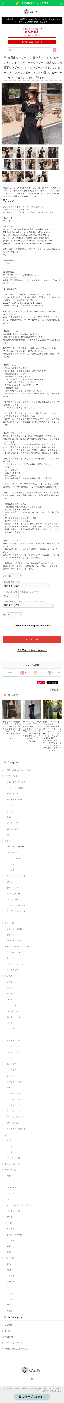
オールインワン (13, 952)
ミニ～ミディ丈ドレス (16, 782)
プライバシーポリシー (15, 1343)
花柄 (9, 1264)
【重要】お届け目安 (12, 582)
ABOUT (8, 1325)
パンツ (7, 1034)
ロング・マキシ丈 (14, 940)
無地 (9, 1270)
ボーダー (10, 1281)
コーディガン (12, 852)
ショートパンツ (13, 1040)
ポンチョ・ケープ (14, 899)
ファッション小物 (12, 1164)
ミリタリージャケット (16, 905)
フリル (10, 1305)
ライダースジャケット (16, 911)
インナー (10, 811)
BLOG (8, 1331)
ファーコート (12, 917)
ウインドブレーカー (15, 846)
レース (10, 1299)
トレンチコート (13, 864)
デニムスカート (13, 1099)
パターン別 (9, 1258)
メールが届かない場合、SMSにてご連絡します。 (24, 601)
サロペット (11, 958)
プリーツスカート (14, 1123)
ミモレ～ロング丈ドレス (17, 788)
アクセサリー (12, 805)
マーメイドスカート (15, 1117)
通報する (55, 690)
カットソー (11, 999)
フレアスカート (13, 1093)
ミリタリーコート (14, 893)
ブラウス (10, 987)
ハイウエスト (12, 1070)
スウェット (11, 1058)
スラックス (11, 1064)
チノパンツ (11, 1076)
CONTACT (10, 1337)
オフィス (10, 1240)
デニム (10, 1311)
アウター (8, 841)
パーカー (10, 1023)
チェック (10, 1287)
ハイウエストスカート (16, 1129)
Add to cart (32, 639)
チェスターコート (14, 870)
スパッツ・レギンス (15, 1082)
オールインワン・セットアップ (18, 946)
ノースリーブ (12, 823)
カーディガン (12, 1011)
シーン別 (8, 1223)
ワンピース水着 (13, 1158)
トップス (8, 976)
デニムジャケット (14, 858)
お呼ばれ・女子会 (14, 1234)
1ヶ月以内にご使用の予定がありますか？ (21, 592)
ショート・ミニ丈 (14, 929)
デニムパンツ (12, 1046)
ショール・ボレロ (14, 799)
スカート (8, 1087)
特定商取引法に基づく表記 (17, 1349)
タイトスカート (13, 1105)
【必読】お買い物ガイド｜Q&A (18, 770)
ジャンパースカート (15, 964)
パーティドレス (11, 776)
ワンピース (9, 923)
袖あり (10, 817)
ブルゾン (10, 882)
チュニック (11, 1005)
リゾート (10, 1228)
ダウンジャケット (14, 888)
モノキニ (10, 1152)
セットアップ (12, 970)
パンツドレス (12, 793)
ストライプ (11, 1275)
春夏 (9, 1246)
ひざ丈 (10, 935)
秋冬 (9, 1252)
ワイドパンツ (12, 1052)
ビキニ (10, 1140)
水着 (6, 1134)
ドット (10, 1293)
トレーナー (11, 1029)
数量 (4, 615)
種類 (4, 576)
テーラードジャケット (16, 876)
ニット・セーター (14, 1017)
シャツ (10, 982)
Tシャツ (10, 993)
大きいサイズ (12, 829)
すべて (10, 672)
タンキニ (10, 1146)
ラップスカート (13, 1111)
